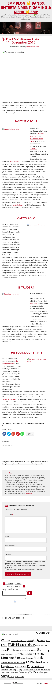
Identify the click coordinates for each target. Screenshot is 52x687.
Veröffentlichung (22, 672)
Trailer (8, 672)
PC (27, 662)
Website (8, 554)
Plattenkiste (39, 662)
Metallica (30, 658)
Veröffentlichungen (38, 672)
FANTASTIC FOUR (26, 121)
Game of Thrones (30, 650)
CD (35, 640)
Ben (10, 473)
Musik (38, 657)
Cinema (41, 640)
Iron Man (41, 133)
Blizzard (23, 641)
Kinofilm (14, 658)
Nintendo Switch (17, 662)
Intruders (33, 303)
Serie (10, 670)
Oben (39, 683)
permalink (39, 464)
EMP (4, 645)
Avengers (33, 136)
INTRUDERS (26, 287)
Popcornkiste (35, 666)
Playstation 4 (21, 666)
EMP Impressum (18, 683)
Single (15, 669)
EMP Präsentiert (41, 645)
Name (7, 537)
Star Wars (35, 669)
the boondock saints (28, 464)
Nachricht (9, 515)
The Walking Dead (9, 399)
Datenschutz (7, 683)
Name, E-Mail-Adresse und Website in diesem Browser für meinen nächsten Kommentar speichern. (25, 562)
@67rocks (29, 493)
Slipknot (28, 670)
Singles (22, 669)
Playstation (7, 666)
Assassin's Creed (16, 641)
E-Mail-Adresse (11, 545)
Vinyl (5, 676)
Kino (4, 657)
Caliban (30, 641)
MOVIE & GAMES (25, 462)
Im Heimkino (14, 462)
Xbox (11, 676)
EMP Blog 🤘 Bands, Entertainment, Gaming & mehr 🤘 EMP (26, 7)
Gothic (11, 654)
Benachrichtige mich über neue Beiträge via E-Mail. (25, 570)
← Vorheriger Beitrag (13, 583)
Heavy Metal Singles (23, 653)
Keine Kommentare (32, 46)
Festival (4, 650)
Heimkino (38, 653)
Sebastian (4, 670)
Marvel (23, 658)
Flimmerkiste (19, 650)
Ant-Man (33, 149)
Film (10, 649)
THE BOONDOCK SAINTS (26, 352)
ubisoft (12, 672)
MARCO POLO (26, 218)
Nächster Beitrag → (15, 586)
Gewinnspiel (5, 654)
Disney (48, 641)
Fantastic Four (15, 161)
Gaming (43, 649)
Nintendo (5, 662)
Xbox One (19, 676)
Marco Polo (17, 464)
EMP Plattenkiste (21, 644)
